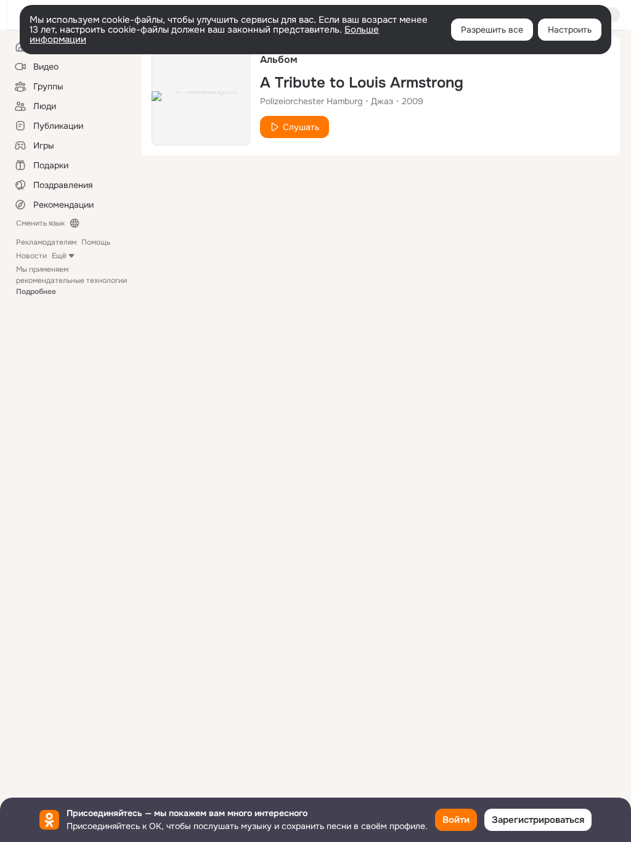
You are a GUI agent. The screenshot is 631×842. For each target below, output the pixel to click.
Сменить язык (40, 223)
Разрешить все (492, 29)
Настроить (570, 29)
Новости (31, 256)
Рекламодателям (46, 242)
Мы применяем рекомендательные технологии (71, 280)
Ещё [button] (59, 256)
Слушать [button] (301, 127)
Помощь (95, 242)
